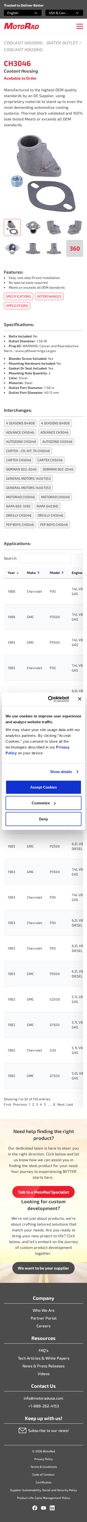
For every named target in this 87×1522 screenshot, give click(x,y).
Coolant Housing (23, 42)
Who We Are (44, 1310)
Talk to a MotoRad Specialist (43, 1192)
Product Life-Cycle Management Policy (43, 1497)
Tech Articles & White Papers (43, 1358)
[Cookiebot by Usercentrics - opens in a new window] (51, 699)
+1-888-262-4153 (43, 1406)
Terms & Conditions (43, 1466)
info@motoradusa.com (43, 1398)
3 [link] (37, 1104)
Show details (61, 772)
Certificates (43, 1482)
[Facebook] (34, 1507)
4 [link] (41, 1104)
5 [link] (45, 1104)
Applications (17, 305)
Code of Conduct (43, 1474)
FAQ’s (43, 1350)
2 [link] (33, 1104)
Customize (41, 803)
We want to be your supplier (43, 1268)
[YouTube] (43, 1507)
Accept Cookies (43, 787)
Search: (10, 558)
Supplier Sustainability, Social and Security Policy (43, 1490)
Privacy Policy (43, 1459)
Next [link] (61, 1104)
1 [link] (29, 1104)
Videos (44, 1373)
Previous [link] (20, 1104)
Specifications (18, 296)
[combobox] (17, 13)
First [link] (7, 1104)
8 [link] (54, 1104)
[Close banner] (79, 699)
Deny (43, 819)
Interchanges (49, 296)
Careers (43, 1325)
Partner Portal (44, 1318)
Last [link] (69, 1104)
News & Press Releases (43, 1365)
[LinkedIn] (52, 1507)
